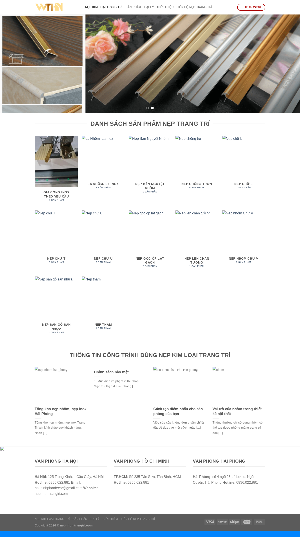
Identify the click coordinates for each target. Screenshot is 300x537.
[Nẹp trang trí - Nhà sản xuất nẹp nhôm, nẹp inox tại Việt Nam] (57, 7)
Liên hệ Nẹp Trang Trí (194, 7)
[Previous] (12, 64)
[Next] (288, 64)
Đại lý (149, 7)
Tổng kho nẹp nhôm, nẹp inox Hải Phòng (61, 411)
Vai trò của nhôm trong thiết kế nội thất (237, 411)
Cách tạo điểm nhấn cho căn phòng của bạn (178, 411)
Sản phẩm (133, 7)
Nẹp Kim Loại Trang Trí (104, 7)
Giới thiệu (165, 7)
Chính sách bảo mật (111, 372)
